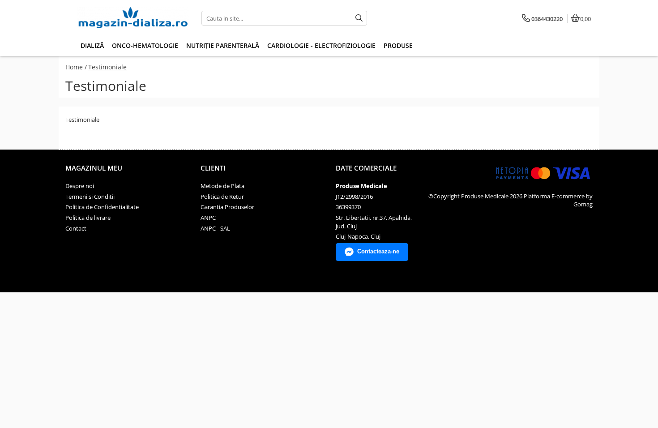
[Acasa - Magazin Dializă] (133, 18)
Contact (75, 228)
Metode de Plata (222, 186)
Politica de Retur (222, 197)
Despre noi (79, 186)
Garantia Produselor (227, 207)
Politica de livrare (88, 218)
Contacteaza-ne (378, 251)
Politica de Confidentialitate (102, 207)
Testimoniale (107, 67)
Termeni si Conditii (90, 197)
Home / (76, 67)
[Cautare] (359, 18)
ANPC (208, 218)
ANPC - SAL (215, 228)
